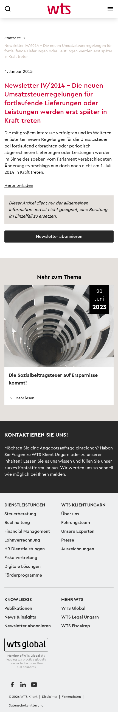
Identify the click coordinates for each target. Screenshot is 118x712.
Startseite (12, 38)
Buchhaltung (17, 522)
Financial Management (27, 531)
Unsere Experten (77, 531)
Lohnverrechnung (22, 540)
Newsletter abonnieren (59, 236)
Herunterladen (18, 185)
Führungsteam (75, 522)
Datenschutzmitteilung (26, 705)
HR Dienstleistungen (24, 549)
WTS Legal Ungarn (80, 617)
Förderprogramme (23, 575)
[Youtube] (34, 684)
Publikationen (18, 608)
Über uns (70, 514)
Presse (67, 540)
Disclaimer (49, 696)
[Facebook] (12, 684)
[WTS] (26, 653)
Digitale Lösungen (22, 566)
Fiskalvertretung (20, 558)
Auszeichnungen (77, 549)
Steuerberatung (20, 514)
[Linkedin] (23, 684)
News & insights (20, 617)
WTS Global (73, 608)
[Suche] (7, 8)
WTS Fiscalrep (75, 626)
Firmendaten (71, 696)
